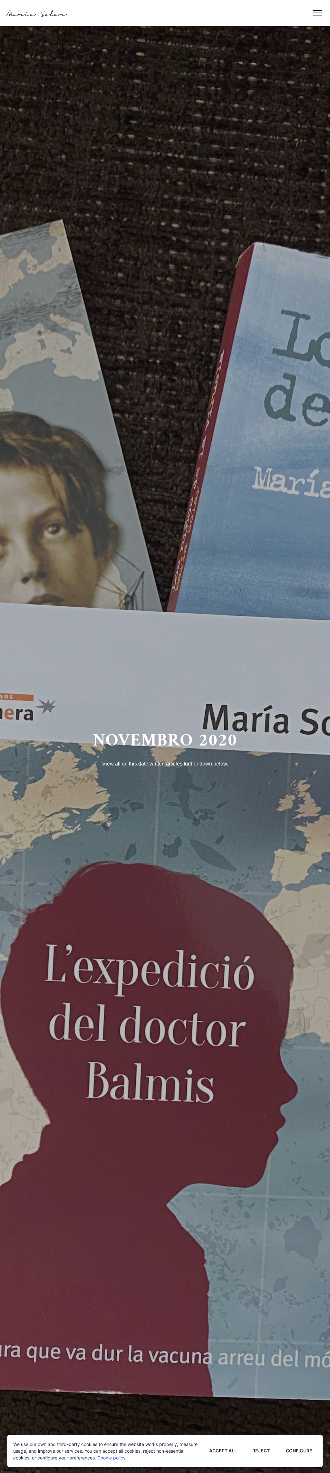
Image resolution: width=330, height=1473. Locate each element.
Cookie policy (111, 1457)
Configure (299, 1450)
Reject (261, 1450)
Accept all (223, 1450)
